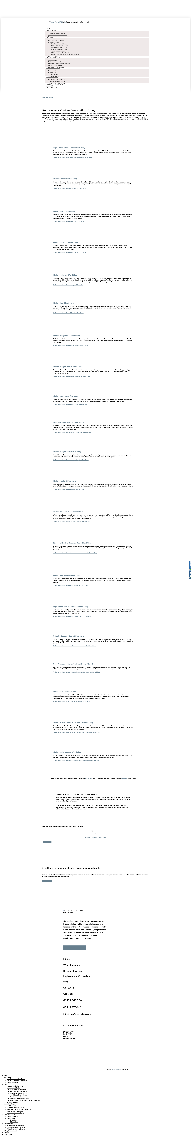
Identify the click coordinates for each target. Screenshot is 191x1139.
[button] (74, 948)
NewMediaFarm (117, 1069)
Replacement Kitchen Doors (78, 976)
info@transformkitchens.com (77, 1014)
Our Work (68, 987)
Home (66, 958)
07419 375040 (72, 1007)
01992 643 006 (72, 1000)
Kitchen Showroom (73, 971)
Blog (65, 981)
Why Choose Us (71, 965)
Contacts (68, 993)
